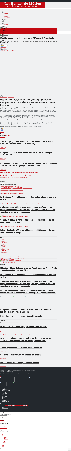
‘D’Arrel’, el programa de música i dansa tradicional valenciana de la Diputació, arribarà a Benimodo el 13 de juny (26, 142)
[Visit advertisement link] (1, 34)
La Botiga (3, 23)
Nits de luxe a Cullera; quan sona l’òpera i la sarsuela (21, 316)
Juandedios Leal (8, 256)
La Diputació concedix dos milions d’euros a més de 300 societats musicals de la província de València (26, 310)
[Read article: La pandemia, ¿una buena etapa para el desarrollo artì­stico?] (28, 322)
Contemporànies (4, 242)
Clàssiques (5, 14)
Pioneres (20, 257)
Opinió (3, 32)
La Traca (3, 22)
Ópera (3, 247)
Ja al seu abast (4, 245)
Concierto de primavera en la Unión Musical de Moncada (22, 355)
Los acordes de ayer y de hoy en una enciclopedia (19, 363)
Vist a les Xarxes (4, 252)
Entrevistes (3, 393)
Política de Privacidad (5, 408)
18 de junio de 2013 (3, 351)
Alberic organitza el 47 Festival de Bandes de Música (21, 348)
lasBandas (1, 35)
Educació (5, 15)
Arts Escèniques (4, 30)
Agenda (3, 239)
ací (21, 187)
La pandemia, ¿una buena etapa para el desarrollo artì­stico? (23, 326)
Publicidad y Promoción (5, 409)
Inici (2, 9)
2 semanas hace (2, 215)
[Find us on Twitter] (0, 376)
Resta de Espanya (6, 16)
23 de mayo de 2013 (3, 358)
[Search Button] (7, 431)
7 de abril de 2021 (3, 344)
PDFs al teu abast (6, 24)
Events (3, 21)
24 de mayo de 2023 (3, 47)
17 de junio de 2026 (3, 147)
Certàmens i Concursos (5, 240)
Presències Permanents (7, 17)
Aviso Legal (3, 407)
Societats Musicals (6, 13)
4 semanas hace (2, 225)
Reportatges (3, 28)
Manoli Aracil (2, 330)
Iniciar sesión (2, 429)
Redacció (5, 46)
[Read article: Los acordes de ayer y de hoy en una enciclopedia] (28, 359)
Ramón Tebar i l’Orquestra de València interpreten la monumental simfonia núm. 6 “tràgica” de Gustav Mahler (20, 175)
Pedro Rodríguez (18, 405)
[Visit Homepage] (22, 7)
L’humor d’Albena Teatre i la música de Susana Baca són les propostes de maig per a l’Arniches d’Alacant (19, 172)
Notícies (3, 11)
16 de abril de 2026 (3, 169)
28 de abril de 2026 (3, 158)
